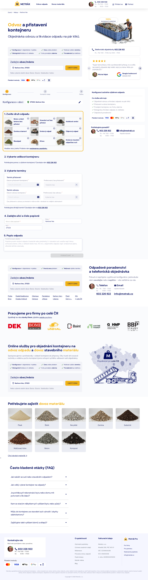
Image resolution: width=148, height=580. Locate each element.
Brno (9, 299)
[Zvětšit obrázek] (11, 124)
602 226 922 (102, 2)
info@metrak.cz (127, 130)
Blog (76, 563)
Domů (10, 12)
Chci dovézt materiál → (17, 455)
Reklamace (78, 551)
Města (16, 12)
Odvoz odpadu (42, 4)
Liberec (55, 299)
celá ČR (79, 299)
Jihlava (44, 299)
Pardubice (46, 296)
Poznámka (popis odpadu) (12, 239)
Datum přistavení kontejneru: (17, 180)
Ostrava (35, 299)
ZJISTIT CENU (72, 68)
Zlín (76, 296)
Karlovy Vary (57, 296)
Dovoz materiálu (58, 4)
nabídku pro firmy (45, 317)
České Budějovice (22, 296)
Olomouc (35, 296)
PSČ (7, 225)
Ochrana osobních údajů (83, 547)
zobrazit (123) (126, 76)
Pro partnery (128, 549)
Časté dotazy (79, 557)
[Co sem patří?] (28, 118)
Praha (10, 296)
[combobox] (39, 67)
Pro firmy (127, 545)
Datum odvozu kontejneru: (16, 193)
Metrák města (79, 560)
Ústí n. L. (69, 299)
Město (47, 219)
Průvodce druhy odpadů (83, 554)
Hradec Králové (21, 299)
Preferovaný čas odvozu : (52, 193)
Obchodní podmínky (81, 544)
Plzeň (67, 296)
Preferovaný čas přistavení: (54, 180)
